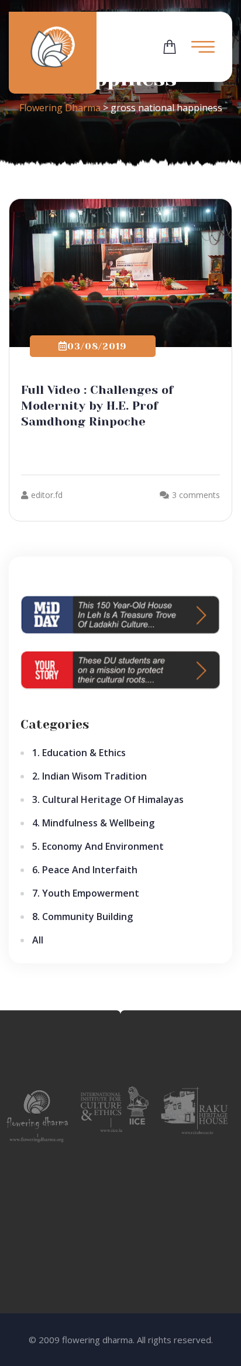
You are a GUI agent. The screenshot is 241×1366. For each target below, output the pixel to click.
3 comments (196, 494)
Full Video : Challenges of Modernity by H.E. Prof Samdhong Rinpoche (97, 405)
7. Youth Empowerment (85, 893)
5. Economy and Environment (98, 846)
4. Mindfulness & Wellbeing (93, 822)
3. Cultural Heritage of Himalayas (108, 799)
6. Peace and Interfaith (84, 869)
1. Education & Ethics (79, 752)
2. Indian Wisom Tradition (89, 776)
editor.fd (47, 494)
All (37, 939)
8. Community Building (82, 916)
